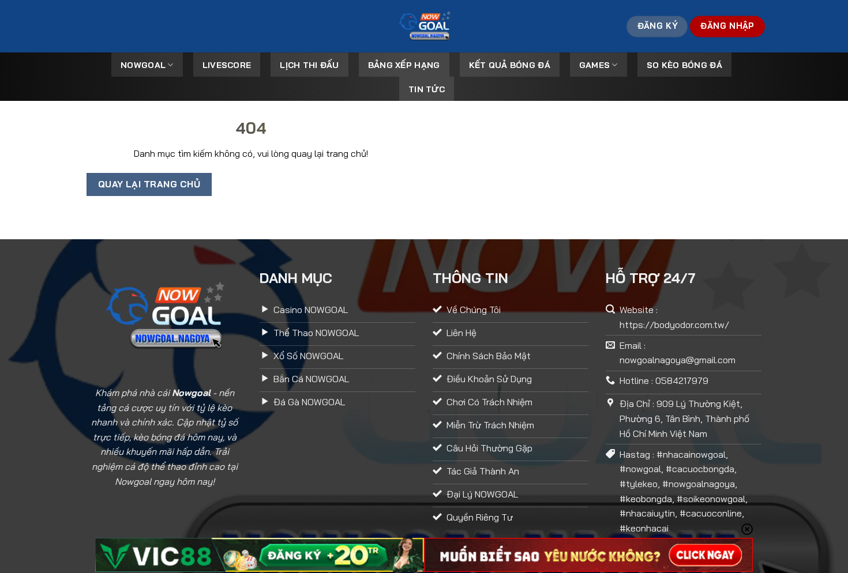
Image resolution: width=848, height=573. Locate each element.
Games (594, 65)
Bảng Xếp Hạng (404, 65)
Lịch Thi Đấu (309, 65)
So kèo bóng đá (684, 65)
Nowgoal (143, 65)
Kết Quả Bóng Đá (509, 65)
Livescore (227, 65)
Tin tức (426, 89)
